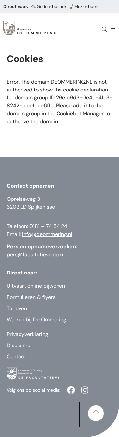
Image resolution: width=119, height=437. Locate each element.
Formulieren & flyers (31, 297)
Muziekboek (86, 6)
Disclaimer (19, 345)
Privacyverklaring (27, 334)
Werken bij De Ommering (36, 319)
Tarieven (17, 308)
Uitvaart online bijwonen (36, 285)
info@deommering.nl (47, 234)
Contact (16, 356)
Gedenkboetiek (52, 6)
